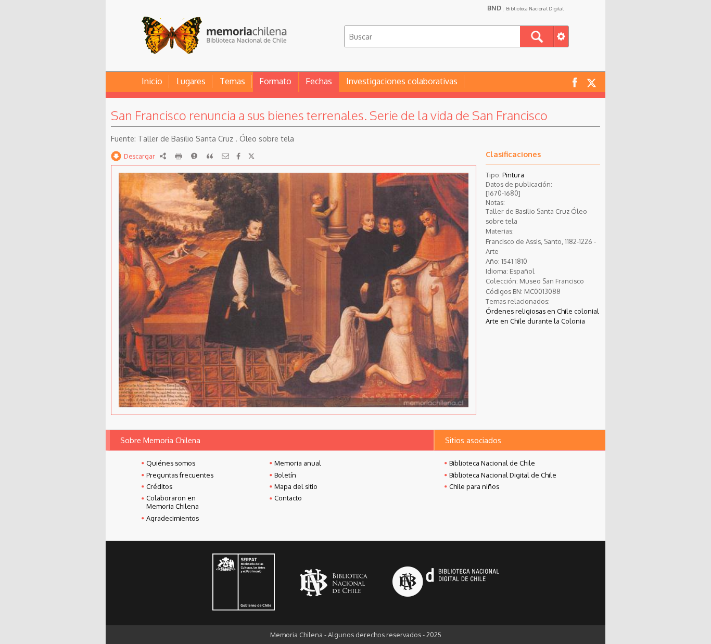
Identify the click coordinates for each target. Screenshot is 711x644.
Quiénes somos (170, 463)
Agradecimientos (172, 518)
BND (525, 8)
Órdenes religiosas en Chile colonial (542, 311)
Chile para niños (474, 486)
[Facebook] (238, 156)
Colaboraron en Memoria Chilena (172, 502)
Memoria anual (297, 463)
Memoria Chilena (214, 35)
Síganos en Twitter (591, 82)
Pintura (513, 175)
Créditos (159, 486)
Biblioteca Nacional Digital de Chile (502, 475)
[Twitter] (251, 156)
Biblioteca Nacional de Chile (492, 463)
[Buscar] (537, 36)
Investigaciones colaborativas (402, 81)
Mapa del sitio (296, 486)
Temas (232, 81)
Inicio (152, 81)
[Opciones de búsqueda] (561, 36)
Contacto (288, 498)
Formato (275, 81)
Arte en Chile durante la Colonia (535, 321)
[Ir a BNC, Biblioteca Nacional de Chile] (333, 583)
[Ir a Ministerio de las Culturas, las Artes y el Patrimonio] (243, 583)
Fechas (319, 81)
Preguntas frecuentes (179, 475)
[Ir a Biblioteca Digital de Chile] (446, 583)
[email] (225, 156)
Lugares (191, 81)
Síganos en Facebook (574, 82)
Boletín (285, 475)
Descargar (139, 156)
